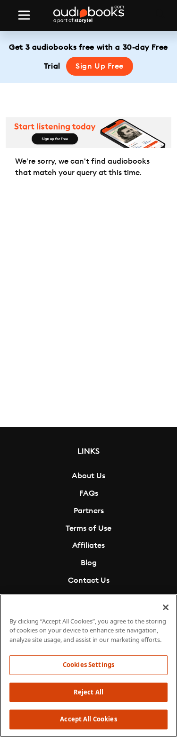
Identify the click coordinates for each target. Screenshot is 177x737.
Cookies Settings (88, 664)
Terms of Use (88, 528)
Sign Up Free (100, 66)
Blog (89, 563)
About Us (88, 476)
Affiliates (88, 545)
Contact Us (89, 580)
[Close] (165, 607)
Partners (89, 511)
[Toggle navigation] (24, 15)
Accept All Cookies (88, 719)
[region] (88, 665)
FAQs (88, 493)
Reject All (88, 692)
